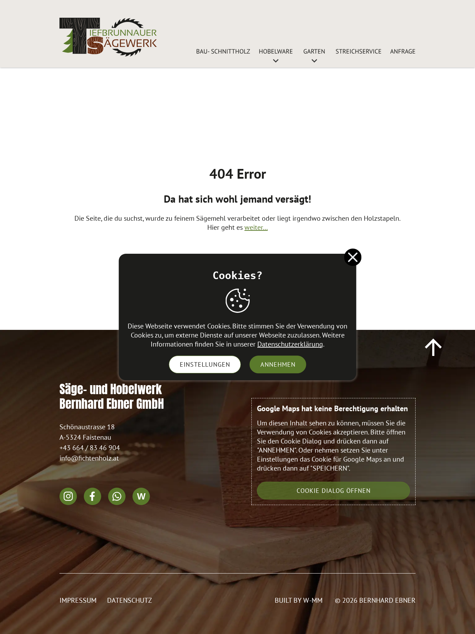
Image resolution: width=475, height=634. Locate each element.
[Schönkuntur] (108, 37)
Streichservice (358, 51)
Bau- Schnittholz (223, 51)
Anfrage (403, 51)
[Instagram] (68, 496)
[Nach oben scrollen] (433, 347)
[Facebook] (92, 496)
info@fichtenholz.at (89, 458)
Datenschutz (129, 600)
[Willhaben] (141, 496)
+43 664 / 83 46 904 (89, 447)
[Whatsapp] (117, 496)
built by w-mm (299, 600)
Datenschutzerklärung (290, 344)
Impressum (78, 600)
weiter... (256, 227)
